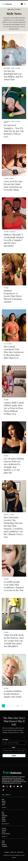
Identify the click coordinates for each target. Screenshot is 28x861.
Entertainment (7, 68)
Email (13, 747)
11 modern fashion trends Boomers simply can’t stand (13, 694)
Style (5, 343)
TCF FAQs (3, 803)
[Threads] (14, 786)
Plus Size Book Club (6, 833)
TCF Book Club (7, 121)
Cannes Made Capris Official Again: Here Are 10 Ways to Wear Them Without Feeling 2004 (14, 408)
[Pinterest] (21, 786)
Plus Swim (4, 828)
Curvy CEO (4, 821)
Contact (3, 804)
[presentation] (14, 50)
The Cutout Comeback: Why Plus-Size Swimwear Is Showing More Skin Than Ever (14, 352)
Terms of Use (13, 852)
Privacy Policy (20, 852)
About (3, 799)
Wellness (6, 122)
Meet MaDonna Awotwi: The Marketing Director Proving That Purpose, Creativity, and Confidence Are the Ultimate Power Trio (13, 527)
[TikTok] (3, 789)
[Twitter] (7, 786)
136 (17, 706)
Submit (14, 756)
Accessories (4, 844)
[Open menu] (25, 4)
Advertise (3, 801)
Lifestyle (13, 121)
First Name (5, 739)
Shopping (11, 178)
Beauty (3, 814)
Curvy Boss (6, 514)
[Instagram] (10, 786)
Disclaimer (6, 852)
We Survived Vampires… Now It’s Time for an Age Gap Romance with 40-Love (14, 131)
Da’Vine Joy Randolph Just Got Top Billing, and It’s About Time (13, 75)
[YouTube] (17, 786)
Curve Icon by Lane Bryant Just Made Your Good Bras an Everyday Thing (13, 185)
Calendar (3, 832)
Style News (17, 68)
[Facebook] (3, 786)
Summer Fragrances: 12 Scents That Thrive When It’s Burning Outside (13, 296)
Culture (12, 68)
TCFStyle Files (4, 846)
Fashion (3, 841)
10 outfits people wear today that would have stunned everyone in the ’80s (13, 586)
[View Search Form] (22, 4)
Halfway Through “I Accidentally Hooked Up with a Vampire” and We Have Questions (13, 240)
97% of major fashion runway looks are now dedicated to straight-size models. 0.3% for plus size (14, 465)
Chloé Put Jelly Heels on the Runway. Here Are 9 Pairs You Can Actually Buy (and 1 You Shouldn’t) (14, 641)
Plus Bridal (4, 830)
